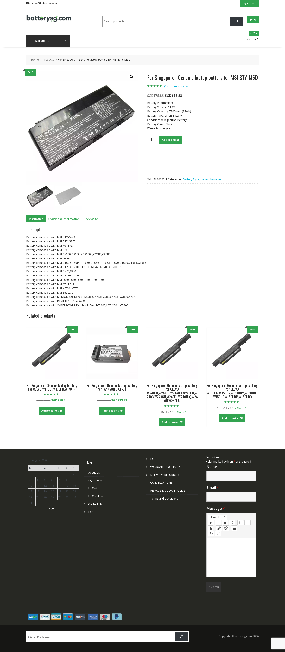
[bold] (211, 522)
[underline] (225, 522)
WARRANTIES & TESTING (166, 467)
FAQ (91, 512)
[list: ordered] (241, 522)
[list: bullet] (247, 522)
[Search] (236, 21)
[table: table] (234, 528)
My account (95, 480)
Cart (94, 488)
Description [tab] (35, 219)
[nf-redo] (218, 533)
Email (212, 487)
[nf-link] (219, 528)
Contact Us (95, 504)
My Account (249, 3)
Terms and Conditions (164, 498)
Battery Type (191, 179)
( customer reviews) (177, 86)
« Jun (52, 508)
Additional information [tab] (63, 219)
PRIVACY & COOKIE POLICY (167, 490)
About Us (94, 472)
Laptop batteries (211, 179)
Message (215, 508)
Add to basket (170, 139)
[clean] (232, 522)
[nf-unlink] (226, 528)
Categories (42, 41)
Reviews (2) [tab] (91, 219)
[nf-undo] (211, 533)
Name (211, 466)
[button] (131, 76)
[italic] (218, 522)
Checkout (98, 496)
